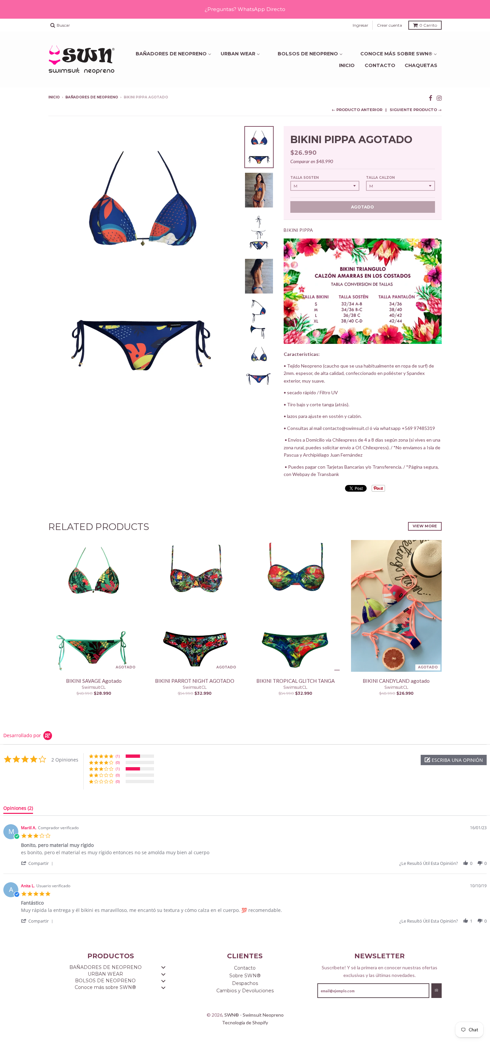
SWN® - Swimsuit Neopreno (254, 1015)
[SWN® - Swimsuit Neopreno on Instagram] (439, 98)
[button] (454, 760)
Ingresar (360, 25)
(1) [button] (118, 755)
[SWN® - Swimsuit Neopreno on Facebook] (430, 98)
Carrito (428, 25)
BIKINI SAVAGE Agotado (94, 681)
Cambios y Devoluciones (245, 991)
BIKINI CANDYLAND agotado (396, 681)
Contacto (380, 65)
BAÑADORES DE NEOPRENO (91, 97)
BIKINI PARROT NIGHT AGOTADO (194, 681)
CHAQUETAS (421, 65)
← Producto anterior (357, 109)
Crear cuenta (389, 25)
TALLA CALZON (380, 177)
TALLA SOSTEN (304, 177)
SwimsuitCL (94, 687)
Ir (436, 990)
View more (425, 526)
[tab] (18, 809)
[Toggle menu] (163, 967)
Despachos (245, 983)
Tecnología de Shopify (245, 1022)
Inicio (347, 65)
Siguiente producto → (416, 109)
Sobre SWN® (245, 976)
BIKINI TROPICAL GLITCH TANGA (295, 681)
